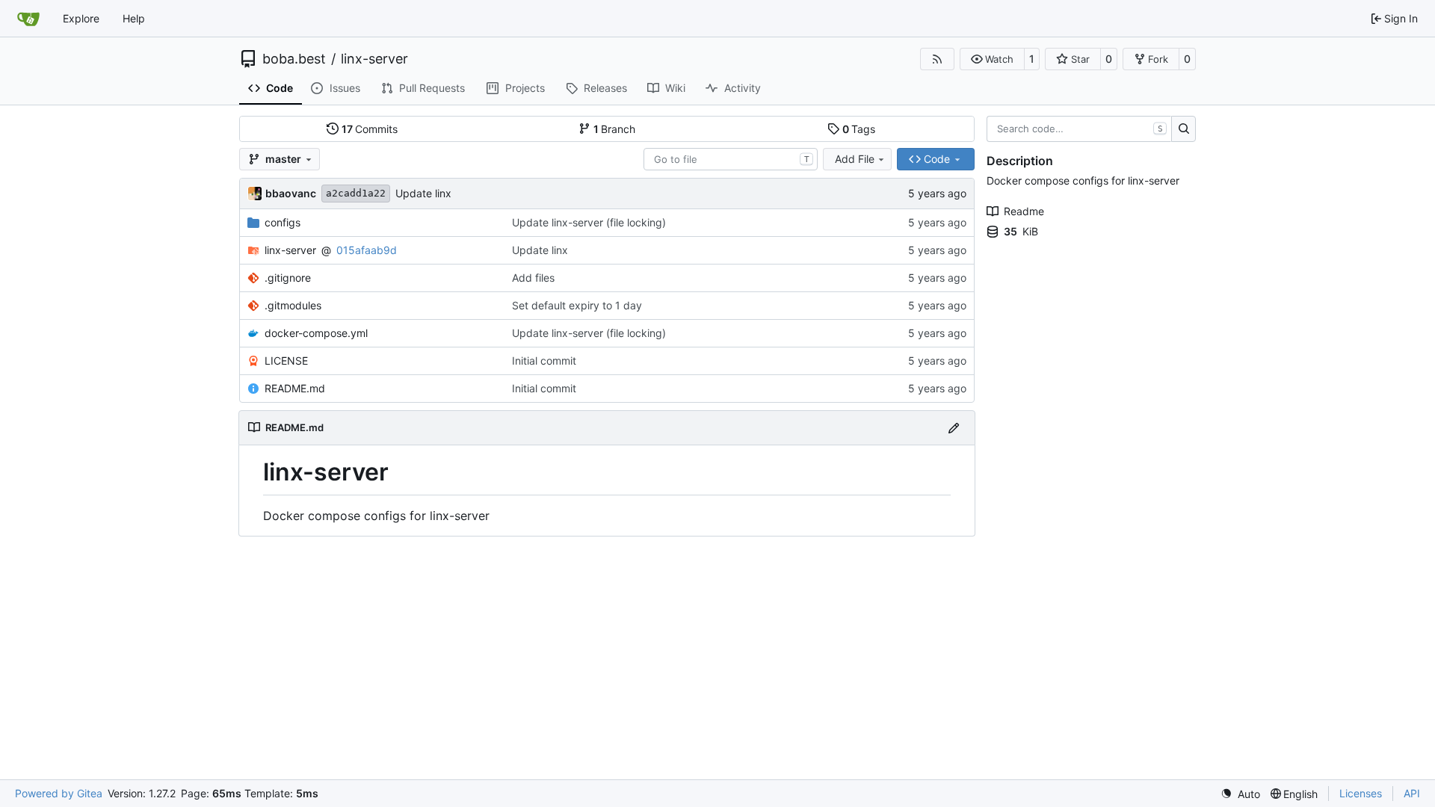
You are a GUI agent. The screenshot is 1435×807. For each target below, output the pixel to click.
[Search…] (1183, 129)
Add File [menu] (854, 158)
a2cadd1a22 (356, 193)
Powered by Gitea (58, 793)
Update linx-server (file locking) (589, 222)
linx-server (374, 59)
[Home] (28, 18)
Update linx (423, 193)
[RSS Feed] (937, 59)
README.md (295, 388)
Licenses (1360, 793)
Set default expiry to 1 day (577, 305)
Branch (614, 129)
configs (282, 222)
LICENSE (286, 360)
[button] (992, 59)
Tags (859, 129)
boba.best (294, 59)
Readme (1024, 211)
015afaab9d (366, 250)
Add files (533, 277)
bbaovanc (290, 193)
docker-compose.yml (316, 333)
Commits (370, 129)
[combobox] (731, 159)
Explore (81, 18)
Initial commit (544, 360)
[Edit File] (954, 427)
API (1412, 793)
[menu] (1240, 794)
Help (134, 18)
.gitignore (288, 277)
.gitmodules (293, 305)
